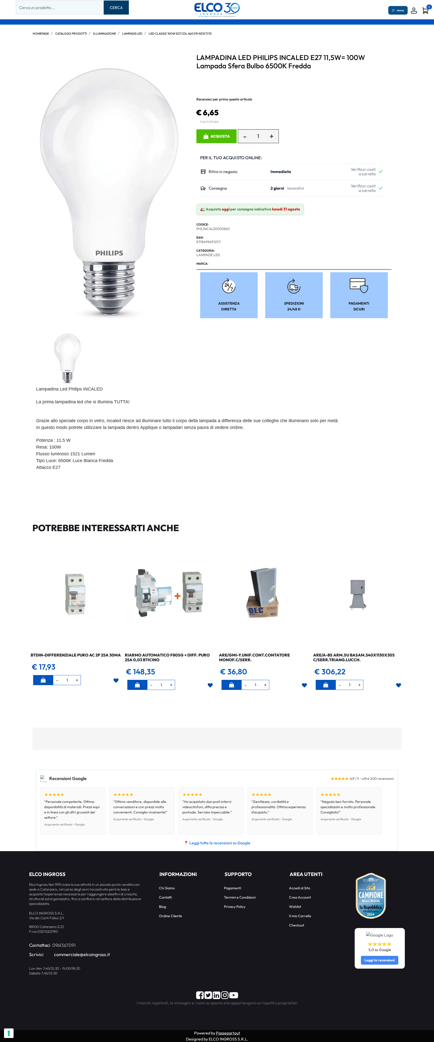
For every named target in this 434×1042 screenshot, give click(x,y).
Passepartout (228, 1032)
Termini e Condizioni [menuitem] (240, 897)
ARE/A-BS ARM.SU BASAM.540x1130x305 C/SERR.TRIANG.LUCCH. (354, 657)
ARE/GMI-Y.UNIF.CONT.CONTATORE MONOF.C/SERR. (254, 657)
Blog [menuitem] (162, 906)
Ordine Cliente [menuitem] (170, 916)
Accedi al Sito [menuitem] (299, 888)
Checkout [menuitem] (296, 925)
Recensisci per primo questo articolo (224, 99)
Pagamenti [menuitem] (232, 888)
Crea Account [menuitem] (300, 897)
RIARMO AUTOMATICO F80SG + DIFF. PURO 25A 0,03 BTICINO (167, 657)
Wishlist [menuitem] (295, 906)
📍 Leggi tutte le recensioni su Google (217, 842)
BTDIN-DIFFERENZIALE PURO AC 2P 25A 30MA (76, 654)
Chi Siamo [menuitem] (167, 888)
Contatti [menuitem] (165, 897)
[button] (116, 8)
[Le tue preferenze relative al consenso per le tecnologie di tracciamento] (9, 1033)
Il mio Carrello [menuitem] (300, 916)
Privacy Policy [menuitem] (234, 906)
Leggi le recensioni (379, 960)
